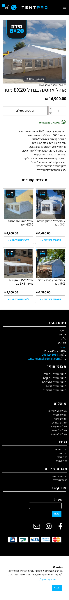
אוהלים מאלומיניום (57, 411)
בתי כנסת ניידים (59, 476)
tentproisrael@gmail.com (44, 359)
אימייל (58, 500)
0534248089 (50, 355)
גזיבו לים (63, 453)
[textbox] (34, 344)
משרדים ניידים (60, 480)
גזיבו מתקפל (61, 449)
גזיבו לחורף (61, 461)
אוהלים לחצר (60, 419)
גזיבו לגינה (62, 457)
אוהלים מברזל (60, 415)
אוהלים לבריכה (59, 430)
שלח (56, 514)
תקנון (63, 347)
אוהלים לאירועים (58, 434)
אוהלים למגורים (59, 422)
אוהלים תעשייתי (59, 426)
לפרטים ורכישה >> (50, 240)
